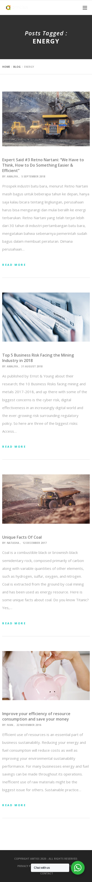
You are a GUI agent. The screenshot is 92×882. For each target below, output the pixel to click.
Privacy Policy (27, 866)
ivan (10, 725)
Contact (46, 873)
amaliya (12, 176)
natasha (13, 543)
